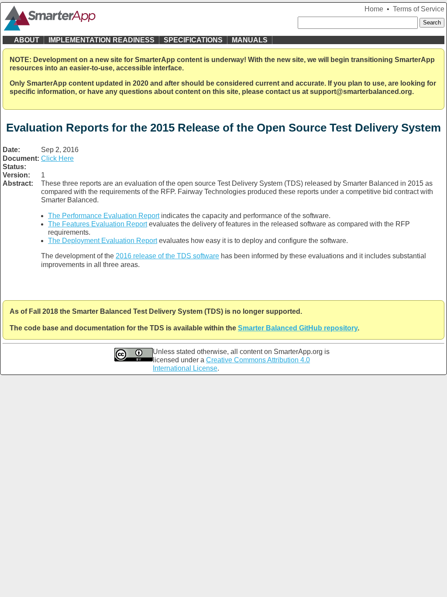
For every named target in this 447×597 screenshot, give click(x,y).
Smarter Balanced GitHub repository (298, 328)
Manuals (250, 40)
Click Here (57, 158)
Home (373, 9)
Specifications (193, 40)
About (26, 40)
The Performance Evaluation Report (103, 215)
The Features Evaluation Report (97, 224)
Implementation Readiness (101, 40)
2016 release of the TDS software (167, 256)
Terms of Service (418, 9)
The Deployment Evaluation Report (102, 240)
